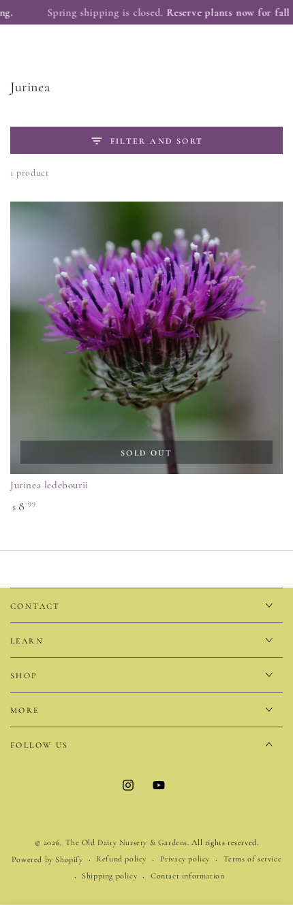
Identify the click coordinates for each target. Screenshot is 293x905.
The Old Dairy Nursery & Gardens (126, 842)
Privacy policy (185, 858)
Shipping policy (109, 875)
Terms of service (252, 858)
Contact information (187, 875)
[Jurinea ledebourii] (146, 338)
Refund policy (121, 858)
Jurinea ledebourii (49, 485)
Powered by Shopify (47, 859)
